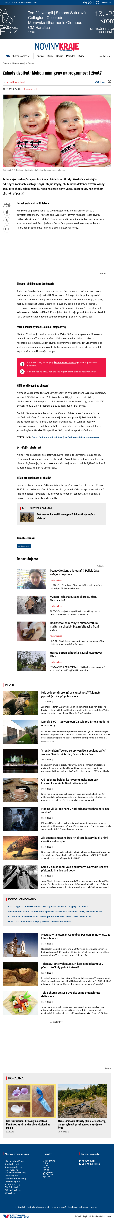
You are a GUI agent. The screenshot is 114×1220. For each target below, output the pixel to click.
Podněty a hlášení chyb (38, 1206)
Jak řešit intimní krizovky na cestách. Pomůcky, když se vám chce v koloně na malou (28, 1124)
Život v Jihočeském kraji (66, 362)
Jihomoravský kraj (14, 1166)
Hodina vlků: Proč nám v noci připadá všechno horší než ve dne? (39, 921)
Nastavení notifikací (78, 1206)
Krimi (50, 55)
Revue (59, 55)
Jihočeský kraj (12, 1164)
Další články (55, 1021)
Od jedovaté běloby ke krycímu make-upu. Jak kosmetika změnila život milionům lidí (49, 916)
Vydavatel (20, 1206)
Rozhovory (48, 1171)
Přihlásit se (106, 2)
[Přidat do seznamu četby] (109, 81)
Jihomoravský (19, 55)
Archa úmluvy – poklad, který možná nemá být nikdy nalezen (65, 437)
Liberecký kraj (11, 1175)
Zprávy (40, 55)
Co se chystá (49, 1160)
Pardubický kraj (12, 1184)
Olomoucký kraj (12, 1181)
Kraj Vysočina (11, 1169)
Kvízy (81, 55)
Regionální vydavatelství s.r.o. (97, 1216)
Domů (6, 63)
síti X (45, 371)
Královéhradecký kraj (15, 1172)
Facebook (85, 2)
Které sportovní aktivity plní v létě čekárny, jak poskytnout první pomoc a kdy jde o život (82, 1124)
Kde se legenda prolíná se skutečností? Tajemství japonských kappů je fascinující (48, 906)
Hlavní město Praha (14, 1161)
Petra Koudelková (15, 81)
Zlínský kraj (10, 1193)
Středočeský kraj (13, 1190)
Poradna (70, 55)
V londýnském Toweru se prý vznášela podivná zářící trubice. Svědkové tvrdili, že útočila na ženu (55, 911)
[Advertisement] (61, 252)
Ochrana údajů (59, 1206)
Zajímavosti (23, 545)
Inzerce (93, 1206)
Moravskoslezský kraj (15, 1178)
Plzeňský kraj (11, 1187)
